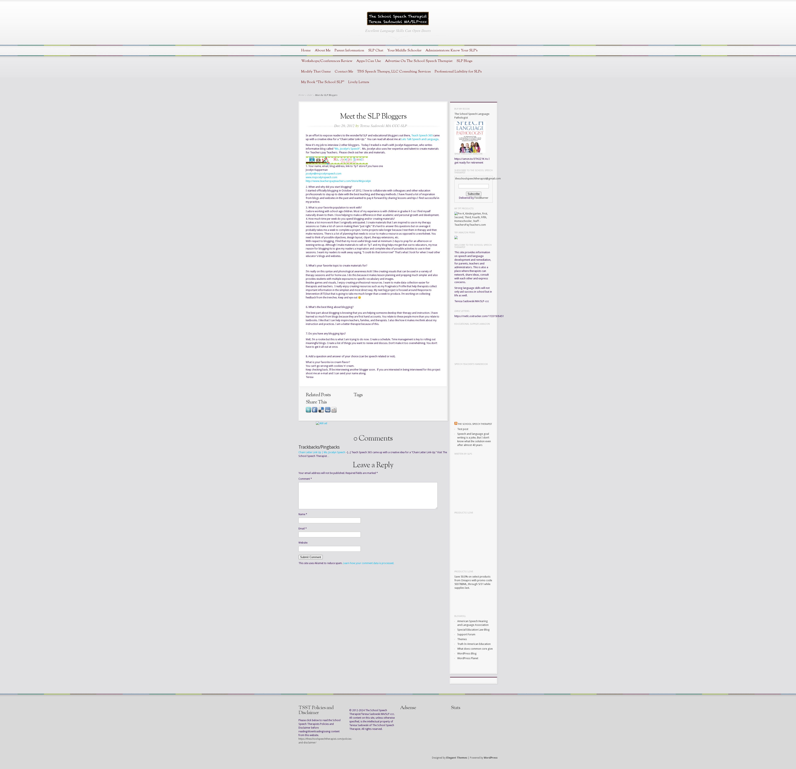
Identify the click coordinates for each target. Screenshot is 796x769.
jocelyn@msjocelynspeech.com (323, 173)
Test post (462, 429)
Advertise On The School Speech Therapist (419, 61)
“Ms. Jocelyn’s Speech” (347, 148)
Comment (305, 478)
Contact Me (344, 71)
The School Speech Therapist (475, 424)
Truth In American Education (474, 643)
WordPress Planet (467, 658)
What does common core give (475, 648)
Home (306, 50)
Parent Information (349, 50)
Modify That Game (316, 71)
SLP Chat (375, 50)
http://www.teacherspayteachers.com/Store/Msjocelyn (338, 181)
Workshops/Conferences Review (326, 61)
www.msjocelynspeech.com (321, 177)
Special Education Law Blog (473, 629)
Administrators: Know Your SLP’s (451, 50)
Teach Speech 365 (422, 135)
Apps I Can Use (368, 61)
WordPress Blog (467, 653)
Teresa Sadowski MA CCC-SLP (383, 125)
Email (302, 528)
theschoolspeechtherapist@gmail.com (478, 178)
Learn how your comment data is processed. (368, 563)
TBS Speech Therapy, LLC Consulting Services (394, 71)
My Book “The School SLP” (322, 82)
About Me (323, 50)
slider (310, 95)
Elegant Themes (456, 757)
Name (302, 514)
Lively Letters (358, 82)
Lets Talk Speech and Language (419, 139)
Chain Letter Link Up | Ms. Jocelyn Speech (321, 452)
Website (302, 542)
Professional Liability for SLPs (458, 71)
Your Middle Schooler (404, 50)
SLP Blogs (464, 61)
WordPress (491, 757)
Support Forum (466, 634)
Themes (462, 639)
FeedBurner (481, 197)
